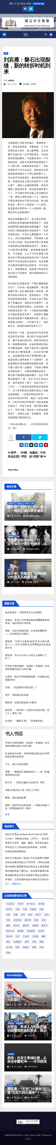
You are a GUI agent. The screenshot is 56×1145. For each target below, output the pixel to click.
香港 (34, 947)
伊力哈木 (31, 904)
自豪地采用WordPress (14, 1135)
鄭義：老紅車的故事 (15, 797)
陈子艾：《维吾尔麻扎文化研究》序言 (25, 782)
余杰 (18, 909)
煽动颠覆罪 (19, 1023)
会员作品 (11, 503)
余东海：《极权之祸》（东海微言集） (25, 721)
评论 (5, 53)
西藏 (41, 942)
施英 (8, 925)
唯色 (30, 915)
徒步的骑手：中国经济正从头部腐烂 (23, 612)
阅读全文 (16, 884)
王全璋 (26, 936)
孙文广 (38, 915)
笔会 (8, 942)
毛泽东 (41, 931)
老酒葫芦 (17, 942)
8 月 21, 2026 (16, 1036)
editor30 (32, 1005)
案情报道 (11, 1023)
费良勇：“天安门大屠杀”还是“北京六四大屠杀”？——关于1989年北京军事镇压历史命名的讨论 (28, 644)
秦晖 (43, 936)
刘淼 (41, 909)
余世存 (9, 909)
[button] (46, 34)
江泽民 (33, 84)
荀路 (34, 942)
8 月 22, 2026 (16, 1005)
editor (11, 80)
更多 (7, 814)
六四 (25, 909)
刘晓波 (33, 909)
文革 (43, 920)
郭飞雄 (9, 947)
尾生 (47, 915)
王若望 (35, 936)
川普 (8, 920)
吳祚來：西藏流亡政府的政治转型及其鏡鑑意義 (27, 575)
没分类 (27, 503)
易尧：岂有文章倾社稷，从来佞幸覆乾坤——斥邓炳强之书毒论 (27, 1061)
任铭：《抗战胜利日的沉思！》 (21, 687)
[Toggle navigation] (25, 34)
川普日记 (17, 920)
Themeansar (46, 1135)
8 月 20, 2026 (16, 1098)
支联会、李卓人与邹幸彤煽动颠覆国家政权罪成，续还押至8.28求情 (27, 1030)
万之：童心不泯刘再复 (16, 764)
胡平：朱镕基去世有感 (16, 695)
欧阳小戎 (10, 931)
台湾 (23, 915)
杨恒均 (26, 925)
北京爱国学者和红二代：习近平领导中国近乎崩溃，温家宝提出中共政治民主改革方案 (27, 545)
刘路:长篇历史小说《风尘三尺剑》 (23, 790)
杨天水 (16, 925)
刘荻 (8, 915)
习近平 (21, 904)
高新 (41, 947)
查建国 (35, 925)
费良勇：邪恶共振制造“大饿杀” (21, 702)
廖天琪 (28, 920)
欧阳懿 (21, 931)
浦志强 (9, 936)
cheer (31, 1036)
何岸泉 (41, 904)
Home (28, 1139)
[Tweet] (40, 437)
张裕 (36, 920)
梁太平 (44, 925)
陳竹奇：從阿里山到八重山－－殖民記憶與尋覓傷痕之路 (27, 510)
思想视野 (11, 536)
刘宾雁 (26, 84)
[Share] (24, 437)
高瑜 (8, 953)
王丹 (18, 936)
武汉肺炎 (31, 931)
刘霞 (15, 915)
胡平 (27, 942)
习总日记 (10, 904)
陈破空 (26, 947)
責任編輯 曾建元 (33, 516)
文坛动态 (19, 503)
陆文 (18, 947)
